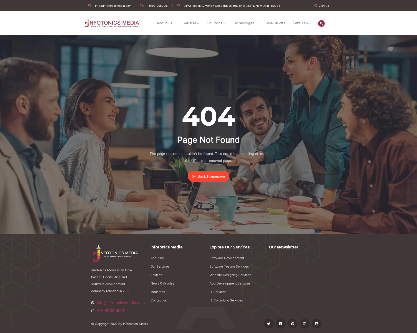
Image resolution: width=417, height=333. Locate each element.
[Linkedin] (316, 324)
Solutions (214, 23)
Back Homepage (211, 176)
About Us (164, 23)
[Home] (112, 23)
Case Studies (275, 23)
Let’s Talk (300, 23)
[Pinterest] (293, 324)
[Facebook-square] (281, 324)
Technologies (243, 23)
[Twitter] (269, 324)
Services (189, 23)
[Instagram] (304, 324)
